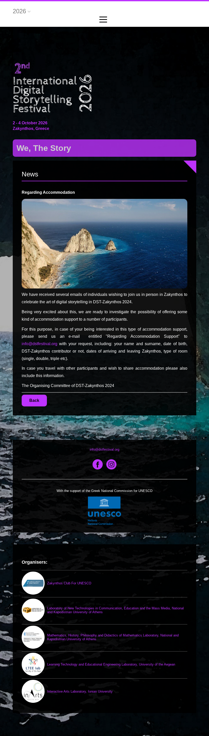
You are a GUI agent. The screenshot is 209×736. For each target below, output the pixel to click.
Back (34, 400)
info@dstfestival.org (39, 344)
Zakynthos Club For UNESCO (69, 583)
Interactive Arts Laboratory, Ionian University (80, 691)
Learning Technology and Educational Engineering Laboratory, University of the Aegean (111, 664)
